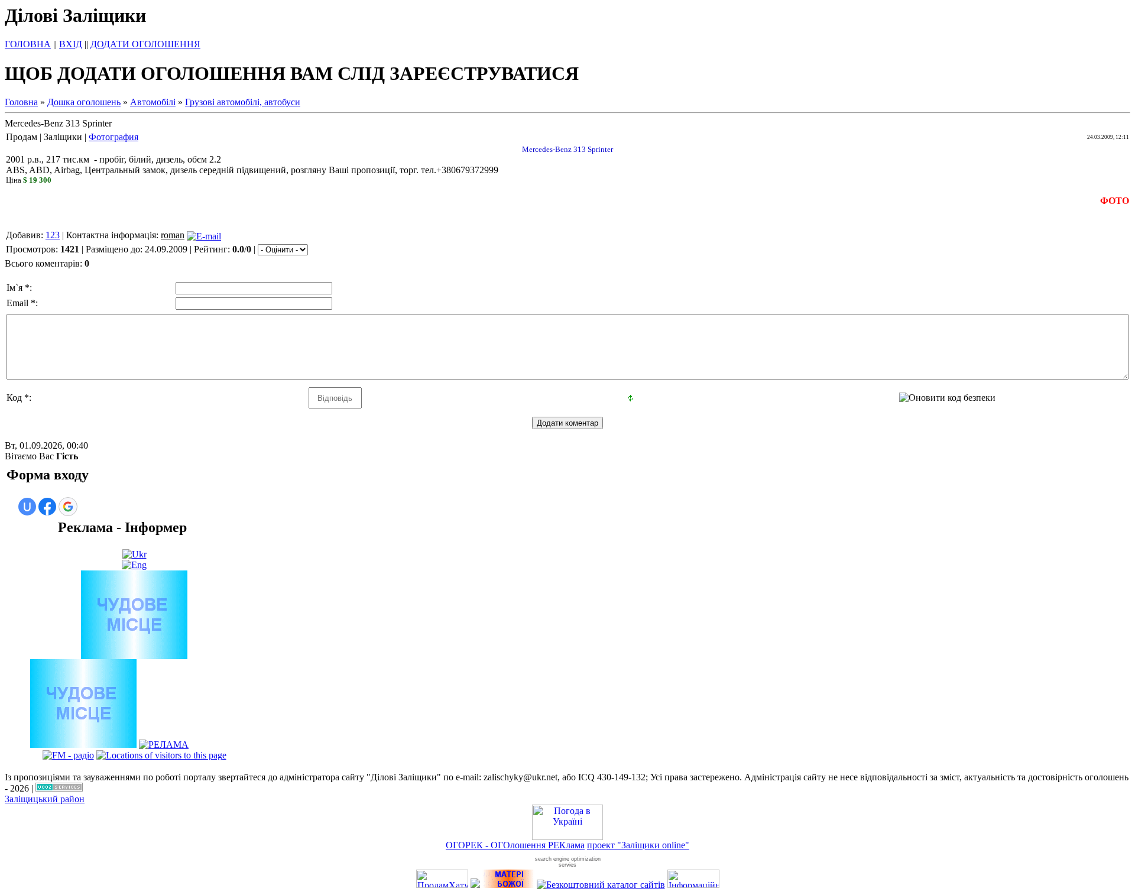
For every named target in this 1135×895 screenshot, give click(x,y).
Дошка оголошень (84, 102)
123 (53, 235)
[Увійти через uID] (27, 506)
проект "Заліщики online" (638, 845)
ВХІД (70, 44)
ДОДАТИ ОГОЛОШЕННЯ (145, 44)
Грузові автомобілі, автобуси (242, 102)
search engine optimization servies (568, 862)
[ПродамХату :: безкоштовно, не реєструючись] (442, 885)
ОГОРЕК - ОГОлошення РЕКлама (515, 845)
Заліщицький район (45, 799)
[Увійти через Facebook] (47, 506)
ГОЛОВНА (28, 44)
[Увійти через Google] (68, 506)
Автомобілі (153, 102)
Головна (21, 102)
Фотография (113, 137)
